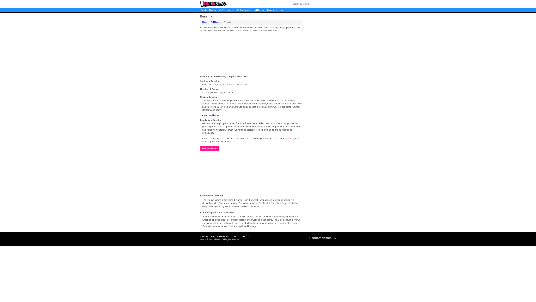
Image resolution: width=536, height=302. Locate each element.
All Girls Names (226, 10)
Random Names (208, 10)
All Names (259, 10)
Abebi (286, 138)
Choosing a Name (208, 236)
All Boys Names (244, 10)
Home (205, 22)
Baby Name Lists (275, 10)
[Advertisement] (251, 52)
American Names (210, 115)
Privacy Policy (223, 236)
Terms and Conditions (240, 236)
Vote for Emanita (210, 148)
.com (322, 238)
